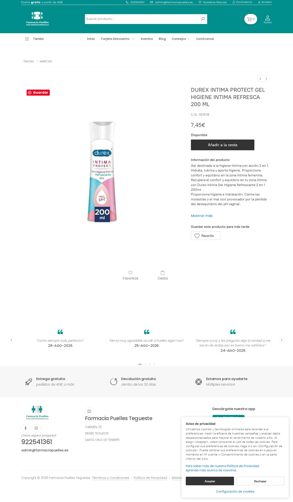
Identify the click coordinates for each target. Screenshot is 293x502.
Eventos (147, 39)
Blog (162, 39)
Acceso (266, 2)
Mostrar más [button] (202, 215)
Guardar (40, 92)
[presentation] (11, 340)
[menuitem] (260, 79)
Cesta (163, 278)
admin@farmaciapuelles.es (174, 2)
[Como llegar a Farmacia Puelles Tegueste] (89, 411)
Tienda (28, 61)
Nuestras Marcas (215, 2)
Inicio (91, 39)
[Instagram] (36, 428)
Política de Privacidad (150, 478)
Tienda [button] (38, 39)
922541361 (137, 2)
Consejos (179, 39)
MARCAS (46, 61)
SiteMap (178, 478)
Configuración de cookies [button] (235, 491)
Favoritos (130, 278)
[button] (250, 19)
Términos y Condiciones (110, 478)
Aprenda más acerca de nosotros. (211, 470)
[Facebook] (25, 428)
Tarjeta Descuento (115, 39)
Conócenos (243, 2)
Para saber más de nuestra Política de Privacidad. (223, 466)
